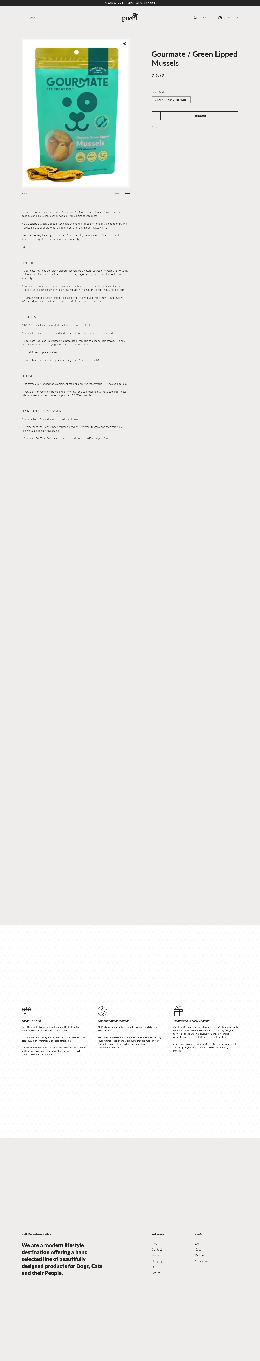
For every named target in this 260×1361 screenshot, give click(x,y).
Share (155, 126)
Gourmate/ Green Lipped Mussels (171, 99)
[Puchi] (130, 18)
